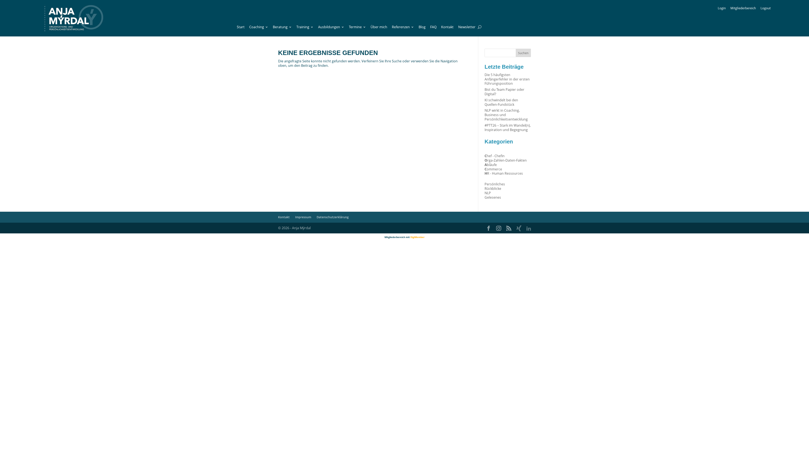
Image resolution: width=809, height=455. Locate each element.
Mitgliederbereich (743, 8)
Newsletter (466, 27)
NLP (488, 193)
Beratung (280, 27)
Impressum (303, 217)
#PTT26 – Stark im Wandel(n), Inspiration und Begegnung (508, 127)
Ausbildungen (329, 27)
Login (722, 8)
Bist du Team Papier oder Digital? (504, 91)
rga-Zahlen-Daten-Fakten (506, 160)
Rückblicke (493, 188)
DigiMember (417, 237)
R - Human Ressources (504, 173)
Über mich (379, 27)
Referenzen (401, 27)
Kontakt (447, 27)
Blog (422, 27)
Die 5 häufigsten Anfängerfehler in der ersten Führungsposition (507, 79)
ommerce (493, 169)
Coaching (256, 27)
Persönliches (495, 184)
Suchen (523, 53)
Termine (355, 27)
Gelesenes (493, 197)
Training (302, 27)
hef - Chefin (495, 156)
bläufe (491, 164)
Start (241, 27)
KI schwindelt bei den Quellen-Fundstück (501, 102)
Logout (766, 8)
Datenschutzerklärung (333, 217)
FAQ (433, 27)
